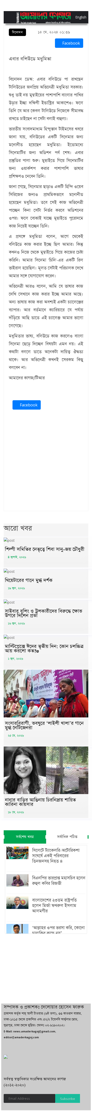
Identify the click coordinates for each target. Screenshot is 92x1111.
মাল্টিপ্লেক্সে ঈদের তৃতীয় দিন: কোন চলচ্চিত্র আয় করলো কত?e (44, 648)
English (76, 17)
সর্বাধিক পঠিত (67, 836)
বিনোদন (17, 32)
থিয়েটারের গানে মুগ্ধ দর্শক (29, 580)
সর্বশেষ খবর (25, 836)
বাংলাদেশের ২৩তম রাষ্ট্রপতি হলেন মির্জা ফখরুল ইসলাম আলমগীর (54, 906)
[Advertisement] (46, 461)
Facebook (70, 43)
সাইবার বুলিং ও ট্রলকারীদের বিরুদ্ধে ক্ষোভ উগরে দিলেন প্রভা (43, 613)
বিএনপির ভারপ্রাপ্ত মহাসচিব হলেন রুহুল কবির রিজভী (58, 880)
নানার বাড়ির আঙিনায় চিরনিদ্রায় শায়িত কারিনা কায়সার (40, 802)
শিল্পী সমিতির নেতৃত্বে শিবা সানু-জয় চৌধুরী (44, 549)
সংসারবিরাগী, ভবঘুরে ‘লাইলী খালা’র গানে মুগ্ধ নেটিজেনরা (44, 725)
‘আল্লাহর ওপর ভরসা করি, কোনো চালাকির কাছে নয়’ (58, 930)
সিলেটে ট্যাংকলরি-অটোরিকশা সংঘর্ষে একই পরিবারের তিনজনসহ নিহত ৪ (55, 856)
